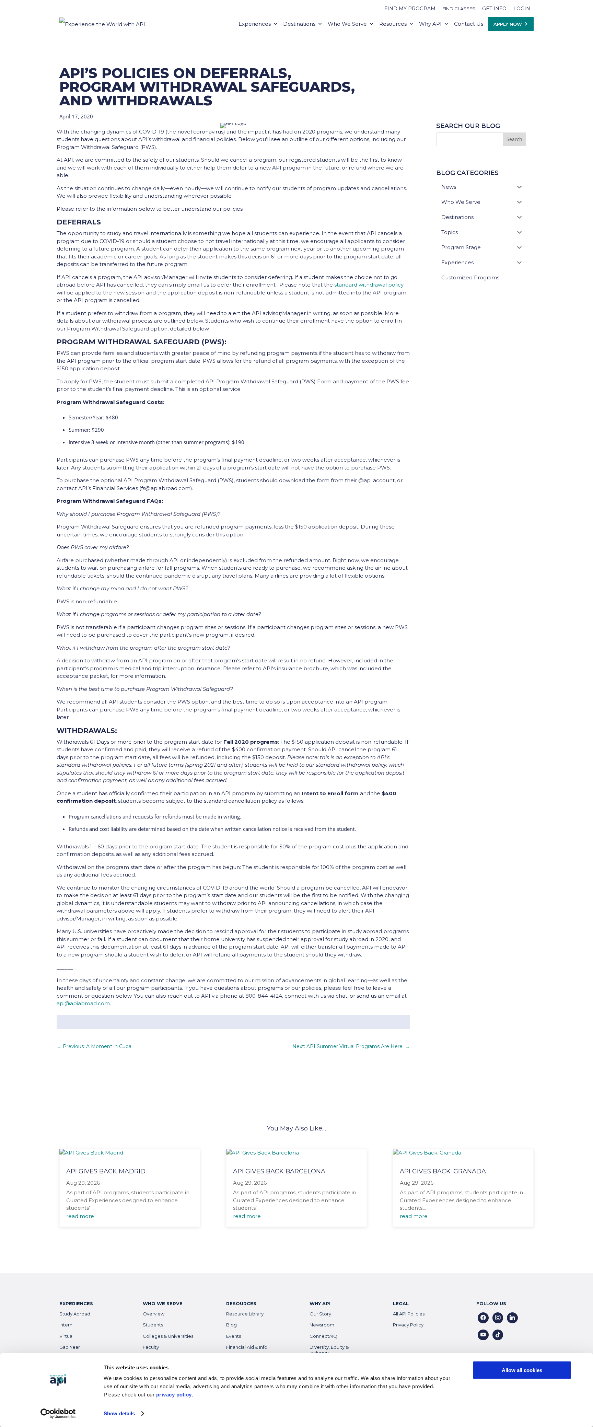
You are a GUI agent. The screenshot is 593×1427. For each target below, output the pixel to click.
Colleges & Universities (168, 1336)
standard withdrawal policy (369, 284)
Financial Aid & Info (246, 1347)
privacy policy (174, 1394)
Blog (231, 1324)
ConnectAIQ (323, 1336)
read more (80, 1216)
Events (233, 1336)
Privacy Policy (408, 1324)
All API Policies (409, 1313)
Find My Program (409, 8)
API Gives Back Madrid (106, 1171)
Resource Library (245, 1313)
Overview (153, 1313)
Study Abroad (74, 1313)
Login (521, 8)
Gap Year (69, 1347)
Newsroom (322, 1324)
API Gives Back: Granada (443, 1171)
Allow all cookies (522, 1370)
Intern (65, 1324)
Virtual (66, 1336)
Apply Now (507, 24)
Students (153, 1324)
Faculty (151, 1347)
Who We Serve (347, 24)
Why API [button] (430, 24)
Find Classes (458, 8)
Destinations (299, 24)
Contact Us (468, 24)
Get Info (494, 8)
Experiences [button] (255, 24)
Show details (119, 1413)
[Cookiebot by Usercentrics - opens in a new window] (58, 1413)
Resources (393, 24)
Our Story (320, 1313)
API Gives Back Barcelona (279, 1171)
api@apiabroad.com (83, 1003)
